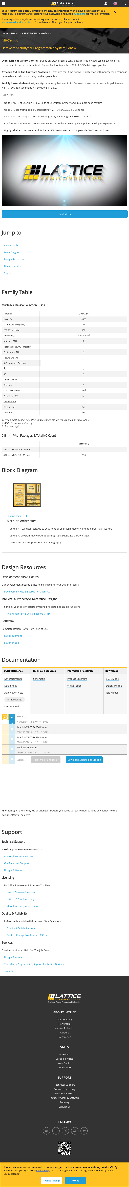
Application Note (13, 692)
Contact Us (65, 214)
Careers (64, 1032)
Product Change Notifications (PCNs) (27, 935)
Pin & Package (14, 699)
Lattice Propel (11, 642)
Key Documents (13, 678)
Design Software (13, 870)
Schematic (39, 678)
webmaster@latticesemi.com (18, 22)
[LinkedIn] (45, 1131)
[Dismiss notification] (114, 11)
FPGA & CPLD (31, 33)
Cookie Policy (43, 1170)
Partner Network (64, 1093)
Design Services (13, 957)
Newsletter (64, 1037)
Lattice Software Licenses (21, 892)
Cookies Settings (51, 1180)
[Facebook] (55, 1131)
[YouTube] (73, 1131)
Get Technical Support (16, 863)
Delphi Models (114, 685)
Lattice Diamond (13, 635)
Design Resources (14, 259)
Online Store (64, 1067)
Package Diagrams (27, 747)
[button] (11, 4)
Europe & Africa (64, 1058)
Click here (79, 13)
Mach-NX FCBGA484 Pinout (32, 737)
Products (16, 33)
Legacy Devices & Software (64, 1097)
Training (8, 971)
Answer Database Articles (18, 856)
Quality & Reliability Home (21, 928)
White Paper (74, 685)
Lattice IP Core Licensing (20, 899)
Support (8, 273)
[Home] (63, 4)
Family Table (11, 245)
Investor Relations (64, 1028)
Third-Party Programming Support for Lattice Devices (34, 964)
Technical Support (64, 1084)
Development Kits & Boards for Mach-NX (27, 591)
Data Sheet (10, 685)
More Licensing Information (22, 906)
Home (5, 33)
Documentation (13, 266)
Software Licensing (64, 1089)
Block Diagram (12, 252)
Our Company (64, 1019)
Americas (64, 1054)
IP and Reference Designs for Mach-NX (28, 613)
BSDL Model (112, 678)
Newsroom (64, 1023)
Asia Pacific (64, 1063)
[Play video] (64, 171)
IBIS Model (112, 692)
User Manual (11, 706)
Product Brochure (77, 678)
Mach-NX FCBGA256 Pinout (32, 727)
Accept (75, 1180)
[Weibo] (83, 1131)
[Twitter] (64, 1131)
